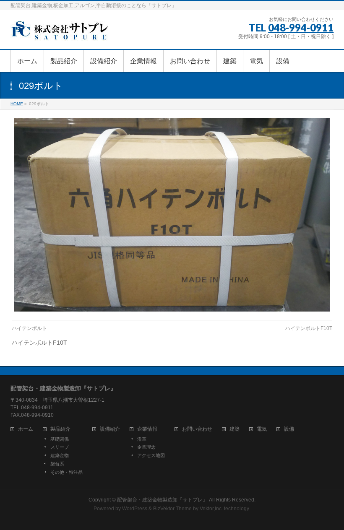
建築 (234, 429)
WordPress (134, 509)
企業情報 (147, 429)
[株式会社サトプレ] (60, 33)
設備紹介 (110, 429)
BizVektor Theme (172, 509)
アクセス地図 (151, 455)
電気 (262, 429)
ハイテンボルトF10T (308, 328)
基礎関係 (59, 439)
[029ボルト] (172, 214)
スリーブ (59, 446)
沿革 (141, 439)
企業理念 (146, 446)
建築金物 (59, 455)
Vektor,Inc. (211, 509)
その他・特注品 (66, 472)
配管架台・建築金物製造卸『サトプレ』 (162, 500)
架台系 (57, 463)
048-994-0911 (301, 27)
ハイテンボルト (29, 328)
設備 (289, 429)
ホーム (25, 429)
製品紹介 (60, 429)
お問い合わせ (197, 429)
